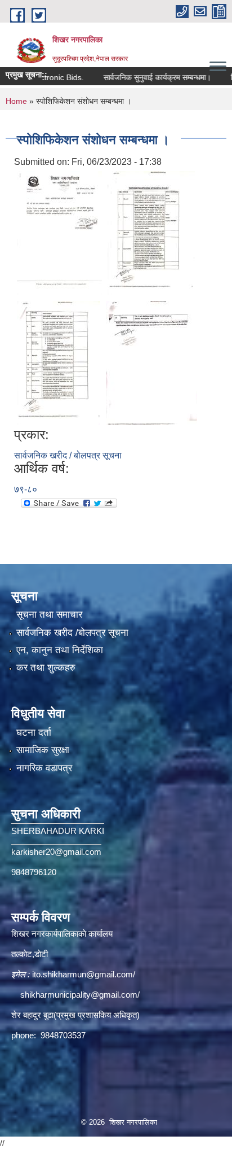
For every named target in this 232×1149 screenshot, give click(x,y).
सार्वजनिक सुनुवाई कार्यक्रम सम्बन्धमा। (146, 77)
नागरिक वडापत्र (44, 768)
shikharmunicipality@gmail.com (78, 994)
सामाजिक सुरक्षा (42, 750)
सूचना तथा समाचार (49, 614)
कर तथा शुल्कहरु (45, 667)
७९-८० (25, 489)
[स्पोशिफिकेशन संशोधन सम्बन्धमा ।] (59, 232)
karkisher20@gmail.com (56, 852)
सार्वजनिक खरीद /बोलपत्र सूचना (72, 632)
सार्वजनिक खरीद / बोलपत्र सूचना (68, 455)
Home (16, 101)
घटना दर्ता (33, 732)
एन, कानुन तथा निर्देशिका (59, 650)
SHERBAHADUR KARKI (57, 831)
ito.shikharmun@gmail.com (82, 974)
